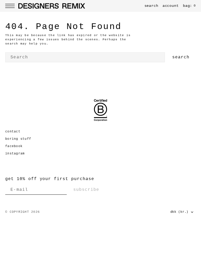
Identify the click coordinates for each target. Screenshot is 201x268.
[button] (11, 6)
